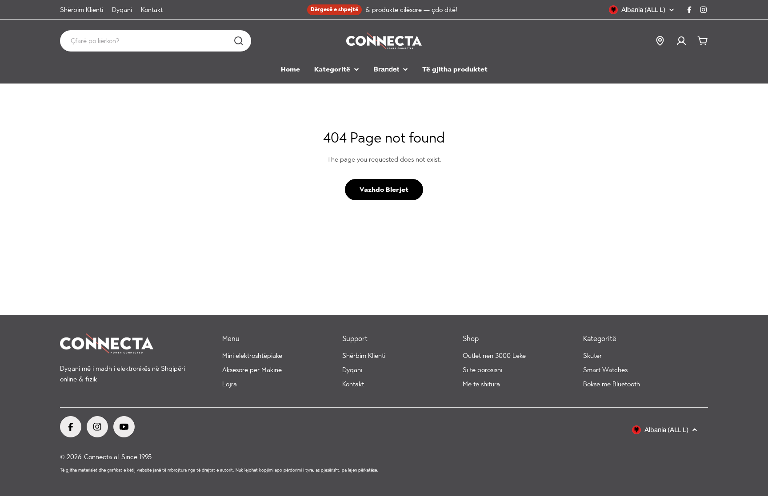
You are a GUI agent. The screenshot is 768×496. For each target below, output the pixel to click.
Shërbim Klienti (81, 10)
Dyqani (122, 10)
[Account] (681, 41)
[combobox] (155, 41)
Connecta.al (101, 457)
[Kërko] (238, 41)
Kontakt (152, 10)
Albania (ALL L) (643, 9)
